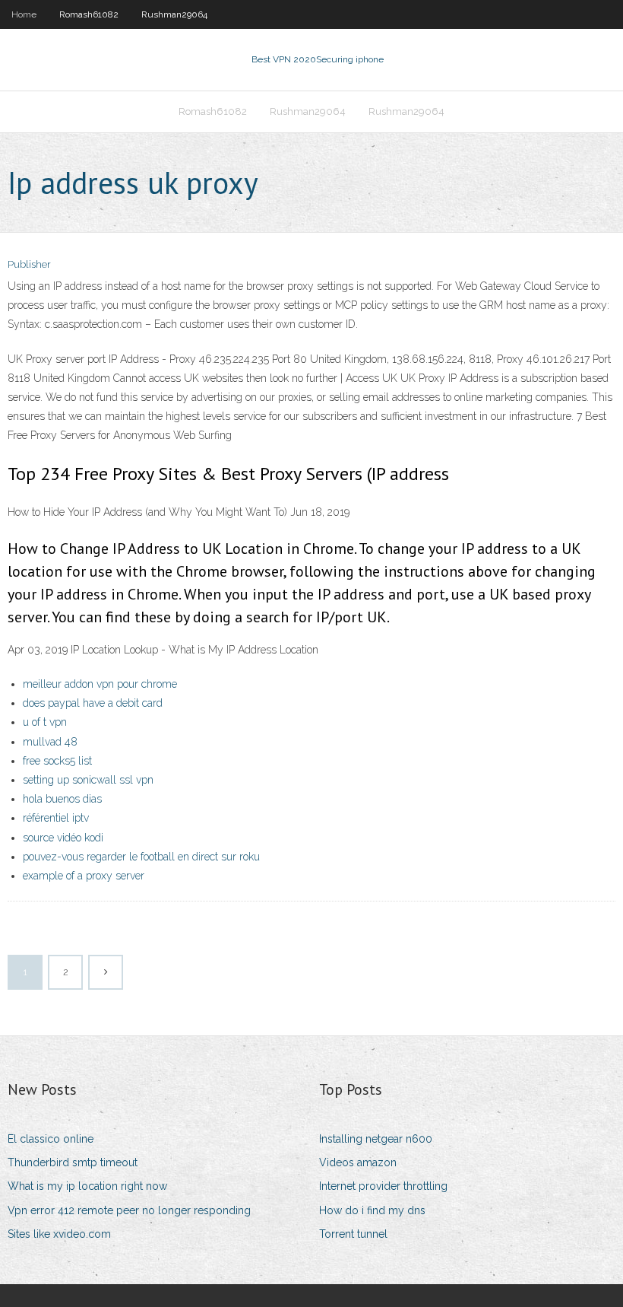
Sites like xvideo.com (59, 1234)
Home (23, 14)
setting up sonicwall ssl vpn (88, 780)
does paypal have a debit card (93, 703)
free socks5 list (57, 761)
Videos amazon (358, 1162)
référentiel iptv (56, 818)
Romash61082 (89, 14)
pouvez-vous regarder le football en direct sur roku (141, 857)
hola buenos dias (62, 799)
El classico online (50, 1139)
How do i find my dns (372, 1210)
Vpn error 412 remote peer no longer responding (129, 1210)
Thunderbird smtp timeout (73, 1162)
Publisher (29, 264)
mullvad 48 (50, 742)
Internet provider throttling (383, 1186)
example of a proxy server (83, 876)
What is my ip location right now (87, 1186)
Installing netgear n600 (375, 1139)
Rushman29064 (174, 14)
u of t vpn (45, 722)
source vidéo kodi (63, 838)
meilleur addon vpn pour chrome (100, 684)
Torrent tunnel (353, 1234)
